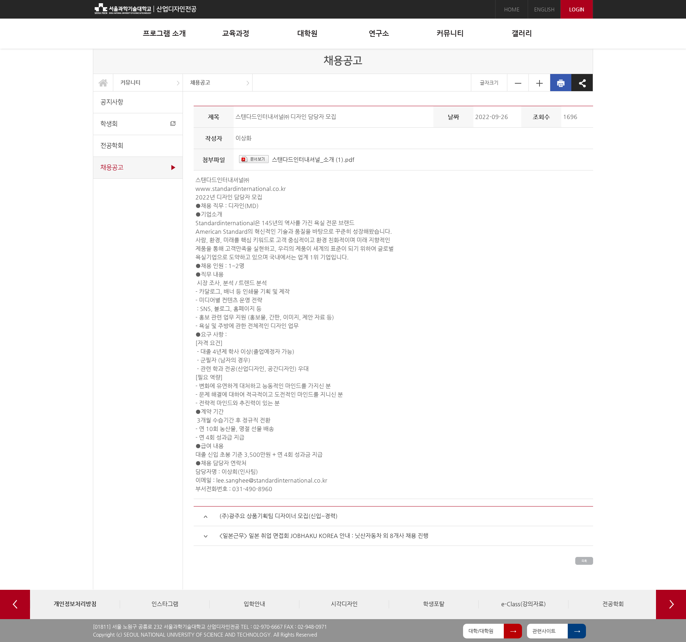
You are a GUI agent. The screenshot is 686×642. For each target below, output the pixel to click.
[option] (75, 604)
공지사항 (111, 102)
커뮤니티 (130, 82)
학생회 (109, 123)
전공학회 (111, 145)
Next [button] (671, 604)
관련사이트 (544, 631)
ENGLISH (544, 9)
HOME (512, 9)
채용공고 (200, 82)
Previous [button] (15, 604)
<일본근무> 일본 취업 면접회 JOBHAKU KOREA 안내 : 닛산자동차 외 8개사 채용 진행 (323, 535)
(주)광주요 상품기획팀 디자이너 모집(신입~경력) (278, 516)
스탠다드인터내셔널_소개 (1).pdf (313, 159)
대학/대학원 (480, 631)
